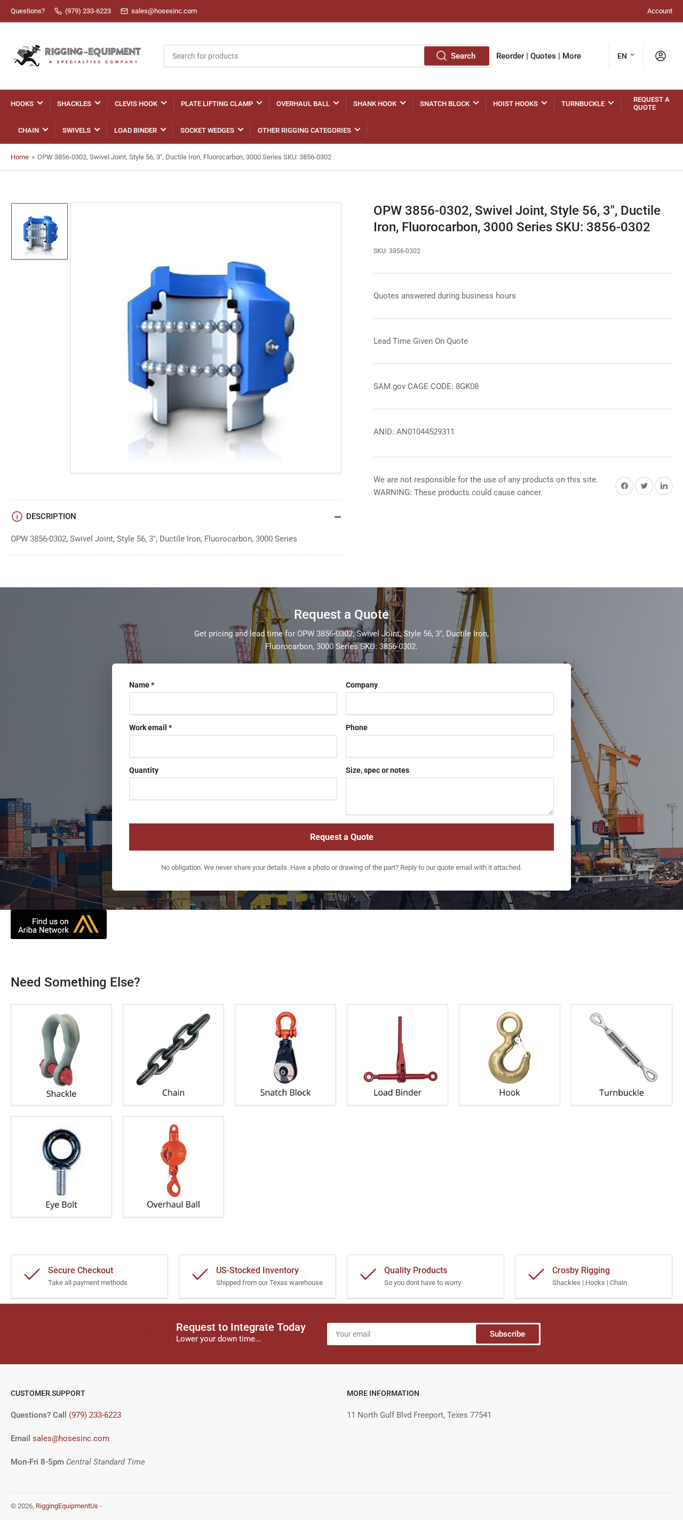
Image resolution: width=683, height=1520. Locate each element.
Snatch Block (445, 104)
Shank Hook (374, 104)
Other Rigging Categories (304, 130)
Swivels (76, 130)
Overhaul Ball (303, 104)
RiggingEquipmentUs (67, 1506)
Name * (141, 685)
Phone (357, 727)
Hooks (22, 104)
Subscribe (507, 1334)
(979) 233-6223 (95, 1415)
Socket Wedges (207, 130)
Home (20, 157)
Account (659, 11)
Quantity (143, 770)
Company (362, 685)
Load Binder (135, 130)
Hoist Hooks (515, 104)
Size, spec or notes (377, 770)
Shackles (74, 104)
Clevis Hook (136, 104)
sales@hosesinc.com (71, 1438)
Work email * (150, 727)
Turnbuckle (583, 104)
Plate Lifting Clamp (217, 104)
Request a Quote (651, 103)
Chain (28, 130)
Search (463, 56)
